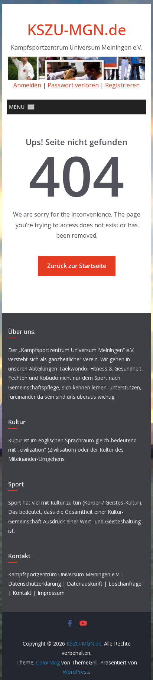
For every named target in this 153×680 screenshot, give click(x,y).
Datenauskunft (84, 583)
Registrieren (122, 85)
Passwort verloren (73, 85)
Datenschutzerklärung (34, 583)
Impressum (51, 592)
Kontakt (22, 592)
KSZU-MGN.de (76, 29)
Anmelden (27, 85)
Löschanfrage (124, 583)
